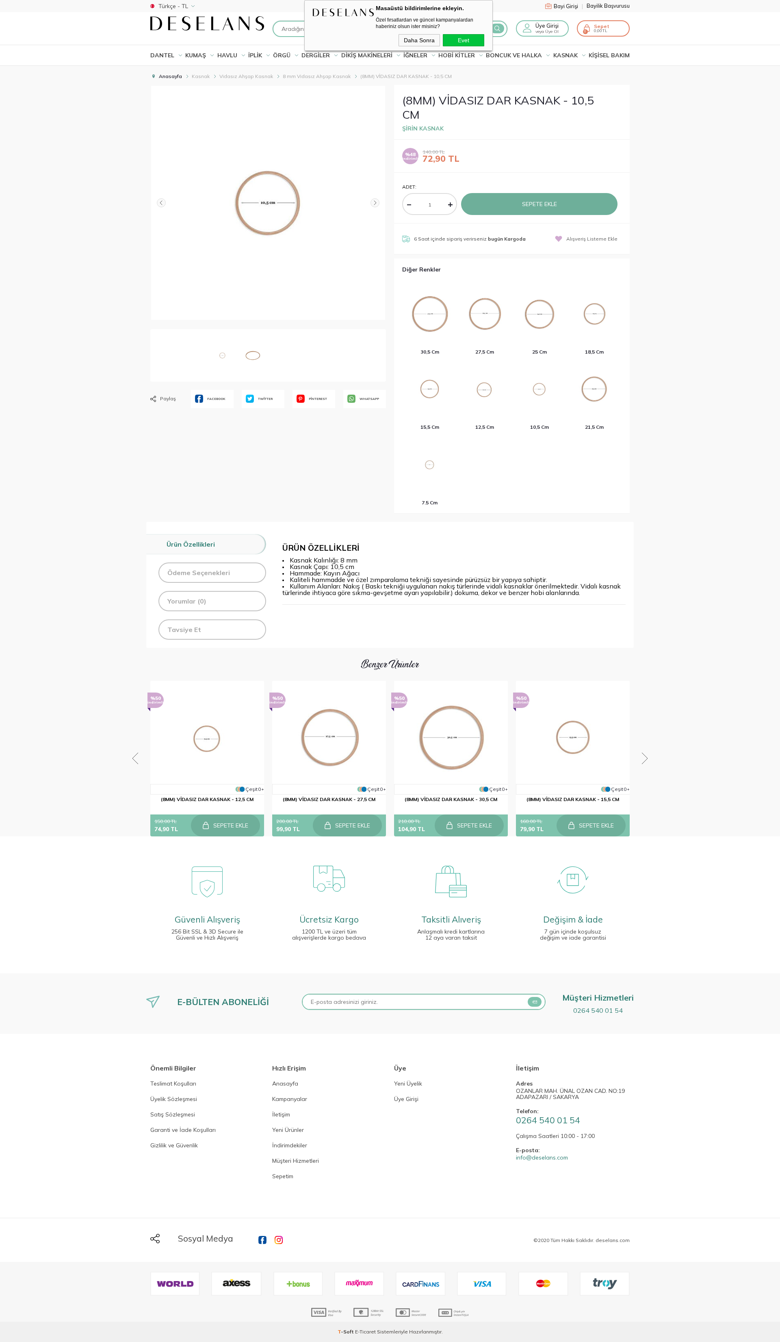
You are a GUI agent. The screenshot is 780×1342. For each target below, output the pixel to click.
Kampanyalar (289, 1099)
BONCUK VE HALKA (514, 55)
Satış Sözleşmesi (172, 1115)
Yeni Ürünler (288, 1130)
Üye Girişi (406, 1099)
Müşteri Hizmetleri (295, 1161)
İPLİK (255, 55)
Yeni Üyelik (408, 1084)
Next (645, 758)
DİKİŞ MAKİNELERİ (366, 55)
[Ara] (497, 28)
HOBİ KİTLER (456, 55)
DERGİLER (315, 55)
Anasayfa (285, 1084)
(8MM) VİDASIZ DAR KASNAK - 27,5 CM (329, 799)
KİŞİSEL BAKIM (609, 55)
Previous (135, 758)
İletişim (281, 1115)
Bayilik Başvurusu (608, 6)
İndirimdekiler (289, 1145)
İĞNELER (415, 55)
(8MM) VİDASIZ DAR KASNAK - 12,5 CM (207, 799)
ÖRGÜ (281, 55)
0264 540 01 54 (598, 1010)
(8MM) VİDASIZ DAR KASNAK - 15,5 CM (572, 799)
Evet (463, 40)
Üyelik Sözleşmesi (173, 1099)
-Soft (346, 1332)
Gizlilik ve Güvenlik (174, 1145)
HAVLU (227, 55)
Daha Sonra (419, 40)
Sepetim (282, 1176)
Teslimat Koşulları (173, 1084)
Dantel (162, 55)
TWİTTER (265, 399)
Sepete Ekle (539, 204)
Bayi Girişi (568, 6)
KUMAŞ (195, 55)
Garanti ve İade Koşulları (183, 1130)
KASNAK (565, 55)
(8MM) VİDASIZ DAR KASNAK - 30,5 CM (451, 799)
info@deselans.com (542, 1158)
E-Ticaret (365, 1332)
